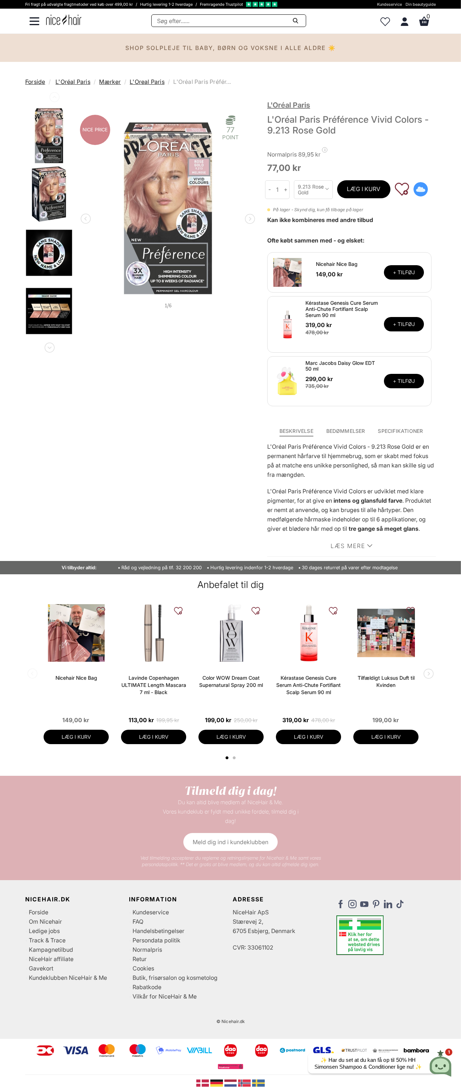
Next (49, 346)
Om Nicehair (45, 921)
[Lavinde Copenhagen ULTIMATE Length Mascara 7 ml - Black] (153, 633)
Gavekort (41, 968)
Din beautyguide (421, 4)
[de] (217, 1082)
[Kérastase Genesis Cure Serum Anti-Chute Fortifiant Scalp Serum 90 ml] (287, 323)
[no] (245, 1082)
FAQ (138, 921)
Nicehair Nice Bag (337, 264)
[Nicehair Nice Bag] (287, 271)
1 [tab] (227, 757)
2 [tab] (235, 757)
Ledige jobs (44, 930)
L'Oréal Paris (72, 81)
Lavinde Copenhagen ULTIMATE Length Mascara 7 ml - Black (153, 685)
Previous (53, 98)
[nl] (231, 1082)
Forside (35, 81)
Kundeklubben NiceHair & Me (68, 977)
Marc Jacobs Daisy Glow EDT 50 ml (340, 366)
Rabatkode (147, 987)
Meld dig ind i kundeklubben (230, 842)
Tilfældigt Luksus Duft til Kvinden (386, 681)
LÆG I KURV (363, 189)
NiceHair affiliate (51, 959)
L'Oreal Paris (147, 81)
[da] (203, 1082)
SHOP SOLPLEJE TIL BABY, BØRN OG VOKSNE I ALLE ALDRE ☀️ (230, 47)
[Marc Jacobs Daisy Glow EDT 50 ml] (287, 380)
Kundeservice (389, 4)
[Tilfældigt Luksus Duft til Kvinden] (386, 633)
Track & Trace (47, 940)
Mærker (110, 81)
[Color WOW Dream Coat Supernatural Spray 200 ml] (231, 633)
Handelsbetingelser (158, 930)
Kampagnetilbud (51, 949)
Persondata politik (156, 940)
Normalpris (147, 949)
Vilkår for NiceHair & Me (165, 996)
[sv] (258, 1082)
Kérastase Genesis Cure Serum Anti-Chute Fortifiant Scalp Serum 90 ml (341, 309)
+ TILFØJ (404, 272)
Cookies (143, 968)
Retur (140, 959)
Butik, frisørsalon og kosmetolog (175, 977)
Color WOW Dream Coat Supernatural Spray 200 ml (231, 681)
